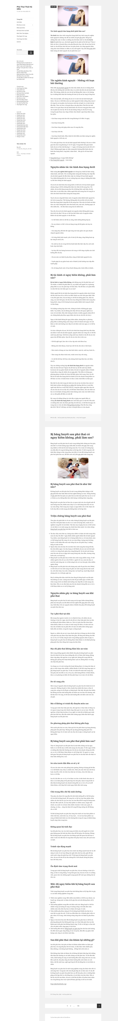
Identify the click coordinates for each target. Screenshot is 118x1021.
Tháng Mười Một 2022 (22, 126)
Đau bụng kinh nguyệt (57, 160)
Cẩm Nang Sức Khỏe (22, 39)
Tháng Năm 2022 (21, 135)
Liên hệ (19, 42)
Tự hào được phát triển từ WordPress (60, 1017)
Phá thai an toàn (21, 25)
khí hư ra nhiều (69, 385)
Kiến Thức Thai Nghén (22, 33)
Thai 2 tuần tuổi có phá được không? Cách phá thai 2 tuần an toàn (25, 67)
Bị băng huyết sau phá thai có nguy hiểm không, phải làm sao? (72, 435)
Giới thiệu (19, 22)
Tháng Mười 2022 (21, 128)
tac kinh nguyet (82, 417)
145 (78, 1006)
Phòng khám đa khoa (73, 405)
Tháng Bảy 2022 (21, 133)
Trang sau (99, 1006)
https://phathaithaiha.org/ (58, 984)
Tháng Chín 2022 (21, 130)
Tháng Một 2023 (21, 123)
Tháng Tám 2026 (21, 113)
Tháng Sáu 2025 (21, 115)
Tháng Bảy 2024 (21, 117)
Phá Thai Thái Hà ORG (24, 7)
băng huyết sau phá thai (58, 529)
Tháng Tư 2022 (20, 136)
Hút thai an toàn (21, 91)
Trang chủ (19, 19)
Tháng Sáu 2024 (21, 118)
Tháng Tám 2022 (21, 131)
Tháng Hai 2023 (21, 122)
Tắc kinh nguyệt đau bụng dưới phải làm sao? (68, 31)
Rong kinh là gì (55, 158)
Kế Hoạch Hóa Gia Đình (23, 30)
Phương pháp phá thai (22, 101)
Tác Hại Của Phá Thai (22, 103)
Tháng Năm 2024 (21, 120)
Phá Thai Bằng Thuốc (22, 99)
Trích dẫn (54, 417)
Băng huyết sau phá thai (72, 928)
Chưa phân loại (21, 90)
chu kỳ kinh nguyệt (63, 88)
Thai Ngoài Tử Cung (22, 36)
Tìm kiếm (19, 49)
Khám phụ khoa (21, 27)
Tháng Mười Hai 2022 (22, 125)
